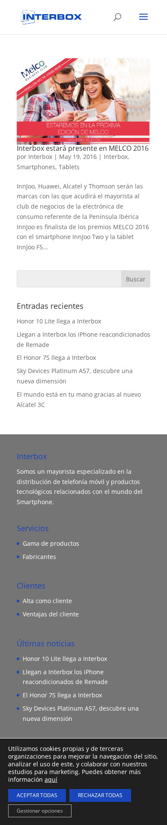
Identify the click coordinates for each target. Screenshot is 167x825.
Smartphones (36, 167)
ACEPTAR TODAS (37, 795)
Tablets (69, 167)
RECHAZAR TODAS (100, 795)
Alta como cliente (47, 601)
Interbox (40, 156)
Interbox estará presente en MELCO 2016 (83, 148)
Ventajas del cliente (51, 614)
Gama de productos (51, 543)
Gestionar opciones (40, 810)
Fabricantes (39, 557)
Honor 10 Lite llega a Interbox (59, 321)
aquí (51, 779)
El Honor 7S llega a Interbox (56, 357)
